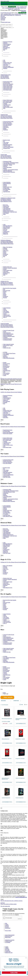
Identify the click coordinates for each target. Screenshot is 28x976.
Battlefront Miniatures (7, 225)
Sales (4, 371)
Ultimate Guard (6, 314)
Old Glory (5, 229)
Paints (4, 214)
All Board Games (4, 426)
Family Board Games (7, 88)
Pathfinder (5, 42)
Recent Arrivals (6, 366)
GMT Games (6, 142)
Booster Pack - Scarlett (20, 739)
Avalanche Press (6, 148)
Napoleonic (5, 129)
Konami (4, 269)
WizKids (5, 184)
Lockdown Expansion (6, 797)
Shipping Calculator (8, 938)
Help (6, 923)
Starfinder (5, 48)
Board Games (3, 30)
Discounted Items (6, 370)
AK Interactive (6, 312)
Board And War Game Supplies (9, 288)
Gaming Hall (3, 17)
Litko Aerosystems (7, 316)
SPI (4, 141)
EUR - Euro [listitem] (14, 7)
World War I (5, 126)
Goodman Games (6, 63)
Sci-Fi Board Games (7, 89)
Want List (6, 12)
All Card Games (6, 82)
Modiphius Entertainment (8, 67)
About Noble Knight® (9, 935)
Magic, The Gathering (7, 247)
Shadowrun (5, 46)
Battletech (5, 166)
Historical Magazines (7, 335)
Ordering (7, 925)
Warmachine (5, 164)
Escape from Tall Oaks (20, 758)
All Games (3, 19)
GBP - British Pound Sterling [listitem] (7, 15)
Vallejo (4, 309)
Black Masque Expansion (7, 718)
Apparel (4, 355)
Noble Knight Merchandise (8, 358)
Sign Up (16, 914)
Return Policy (8, 937)
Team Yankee (6, 207)
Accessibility (7, 942)
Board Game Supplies (7, 85)
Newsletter (7, 950)
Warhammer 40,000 (7, 161)
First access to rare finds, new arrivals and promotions (13, 913)
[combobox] (7, 24)
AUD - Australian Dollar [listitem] (21, 6)
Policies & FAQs (8, 936)
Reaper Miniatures (7, 183)
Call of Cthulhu (6, 45)
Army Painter (6, 311)
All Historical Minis (5, 525)
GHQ (4, 224)
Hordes (10, 164)
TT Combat (5, 190)
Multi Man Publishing (7, 144)
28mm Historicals (6, 209)
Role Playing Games (5, 380)
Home (4, 692)
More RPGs (5, 417)
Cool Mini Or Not (7, 104)
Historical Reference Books (8, 336)
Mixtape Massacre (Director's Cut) (5, 779)
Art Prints (5, 352)
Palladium (5, 68)
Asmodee (5, 103)
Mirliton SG (5, 233)
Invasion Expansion (19, 797)
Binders (4, 251)
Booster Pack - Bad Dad (6, 758)
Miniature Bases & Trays (8, 210)
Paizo (4, 61)
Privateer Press (6, 188)
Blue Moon (5, 232)
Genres (4, 375)
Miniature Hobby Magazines (9, 172)
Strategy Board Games (7, 86)
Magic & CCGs (4, 35)
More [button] (2, 689)
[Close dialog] (26, 958)
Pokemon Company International (10, 267)
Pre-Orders (5, 364)
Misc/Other (5, 356)
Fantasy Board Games (7, 87)
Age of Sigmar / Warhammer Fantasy (10, 162)
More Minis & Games (7, 516)
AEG (4, 108)
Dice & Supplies (4, 36)
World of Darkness (7, 44)
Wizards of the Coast (7, 62)
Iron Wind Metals (6, 189)
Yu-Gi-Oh (5, 249)
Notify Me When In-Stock (21, 723)
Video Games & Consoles (8, 344)
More (2, 38)
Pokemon (5, 248)
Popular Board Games (7, 81)
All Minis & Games (5, 486)
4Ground (5, 185)
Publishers (20, 392)
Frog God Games (6, 66)
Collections (3, 18)
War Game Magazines (7, 123)
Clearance (5, 369)
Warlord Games (6, 228)
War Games (3, 31)
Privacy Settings (8, 929)
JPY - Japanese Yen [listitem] (16, 9)
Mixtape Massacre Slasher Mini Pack (21, 719)
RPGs (2, 28)
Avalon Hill (5, 143)
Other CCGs (5, 250)
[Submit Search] (13, 27)
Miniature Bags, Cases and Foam (10, 211)
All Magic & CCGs (5, 562)
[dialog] (14, 854)
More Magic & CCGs (7, 587)
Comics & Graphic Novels (8, 330)
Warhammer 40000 (7, 489)
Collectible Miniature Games (9, 163)
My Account (11, 384)
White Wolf (5, 64)
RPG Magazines (6, 47)
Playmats (5, 255)
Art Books (5, 337)
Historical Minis (4, 34)
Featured (5, 368)
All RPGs (3, 392)
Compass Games (6, 145)
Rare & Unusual (6, 363)
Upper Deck (5, 271)
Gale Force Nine (6, 191)
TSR (4, 60)
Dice (4, 49)
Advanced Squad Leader (8, 121)
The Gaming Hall (8, 378)
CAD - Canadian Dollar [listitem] (7, 7)
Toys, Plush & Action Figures (9, 353)
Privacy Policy (8, 930)
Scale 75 (5, 317)
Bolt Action (5, 204)
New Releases (6, 367)
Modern (4, 128)
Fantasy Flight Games (7, 100)
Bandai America (6, 272)
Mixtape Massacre (5, 739)
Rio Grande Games (7, 102)
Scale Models (6, 213)
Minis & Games (4, 32)
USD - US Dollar (12, 6)
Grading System (8, 941)
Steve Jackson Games (7, 101)
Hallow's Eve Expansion (20, 778)
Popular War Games (7, 122)
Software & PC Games (8, 345)
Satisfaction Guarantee (9, 940)
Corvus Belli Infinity (7, 167)
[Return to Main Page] (1, 421)
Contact (22, 11)
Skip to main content (5, 1)
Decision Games (6, 140)
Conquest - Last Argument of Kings (10, 169)
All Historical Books (7, 339)
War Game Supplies (7, 125)
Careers (6, 946)
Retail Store (23, 10)
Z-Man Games (6, 106)
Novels (4, 331)
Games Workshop (6, 182)
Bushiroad (5, 273)
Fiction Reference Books (8, 334)
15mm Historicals (6, 208)
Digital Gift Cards (6, 347)
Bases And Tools (6, 290)
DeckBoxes (5, 254)
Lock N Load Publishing (8, 147)
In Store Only (6, 374)
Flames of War (6, 206)
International (7, 928)
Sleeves (4, 253)
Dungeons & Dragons (7, 41)
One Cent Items (6, 373)
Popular (4, 362)
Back (2, 385)
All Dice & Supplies (5, 596)
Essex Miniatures (6, 226)
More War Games (6, 477)
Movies (4, 346)
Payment (7, 926)
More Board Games (7, 447)
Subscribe (14, 973)
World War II (6, 127)
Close (2, 899)
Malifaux (5, 168)
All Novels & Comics (7, 338)
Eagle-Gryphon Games (8, 107)
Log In (10, 12)
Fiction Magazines (7, 332)
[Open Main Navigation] (1, 21)
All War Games (4, 456)
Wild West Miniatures (7, 170)
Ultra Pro (5, 310)
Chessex (5, 313)
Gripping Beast (6, 231)
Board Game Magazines (8, 84)
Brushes (4, 291)
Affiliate (6, 947)
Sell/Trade (3, 16)
